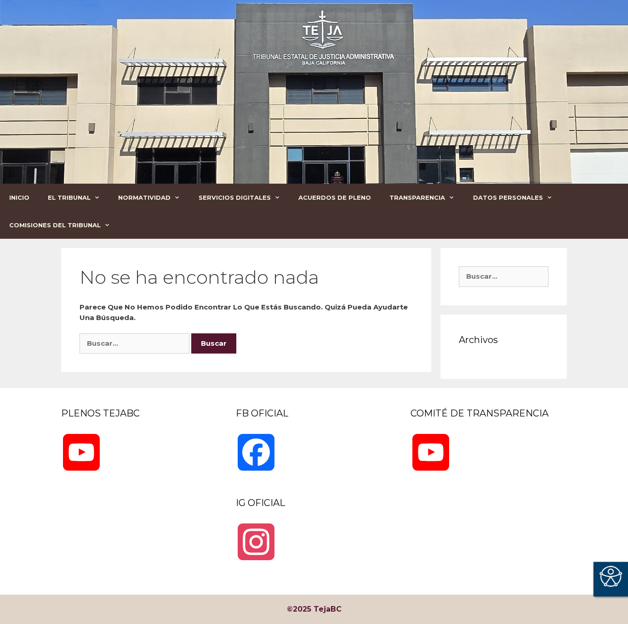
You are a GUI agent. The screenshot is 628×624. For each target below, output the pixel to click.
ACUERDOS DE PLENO (334, 197)
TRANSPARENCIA (417, 197)
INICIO (19, 197)
